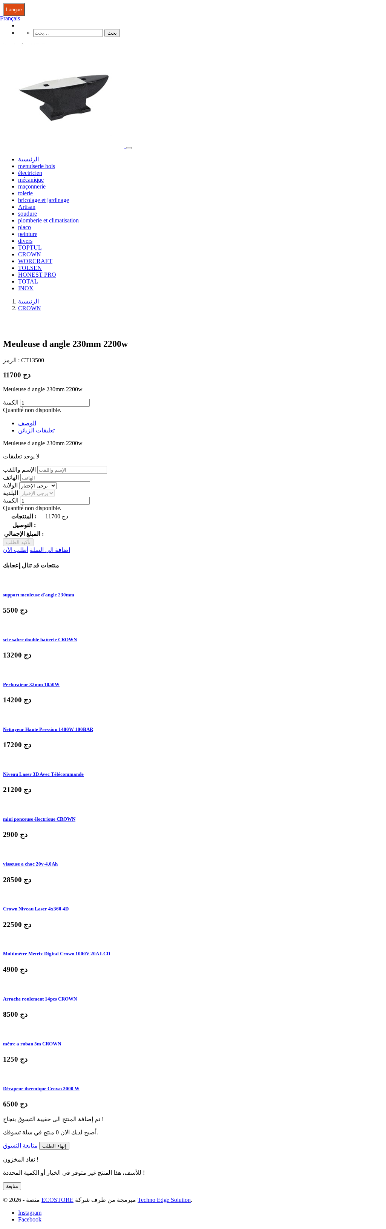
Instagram (29, 1212)
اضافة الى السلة (50, 550)
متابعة (12, 1186)
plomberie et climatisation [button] (48, 220)
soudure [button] (27, 213)
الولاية (10, 485)
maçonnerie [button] (32, 186)
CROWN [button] (29, 254)
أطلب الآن (15, 550)
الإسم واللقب (19, 469)
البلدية (10, 493)
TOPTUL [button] (30, 247)
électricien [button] (30, 173)
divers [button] (25, 241)
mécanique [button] (31, 179)
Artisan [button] (26, 207)
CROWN (29, 308)
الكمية (10, 402)
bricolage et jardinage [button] (43, 200)
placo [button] (24, 227)
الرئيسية (28, 159)
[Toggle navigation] (129, 148)
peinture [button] (27, 234)
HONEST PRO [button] (37, 274)
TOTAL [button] (28, 281)
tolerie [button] (25, 193)
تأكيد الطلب (18, 542)
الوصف (27, 423)
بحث (112, 33)
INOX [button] (26, 288)
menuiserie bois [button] (36, 166)
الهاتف (11, 477)
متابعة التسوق (20, 1145)
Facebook (29, 1219)
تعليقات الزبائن (36, 430)
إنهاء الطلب (54, 1146)
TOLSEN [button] (30, 268)
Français (10, 18)
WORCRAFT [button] (35, 261)
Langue (14, 9)
